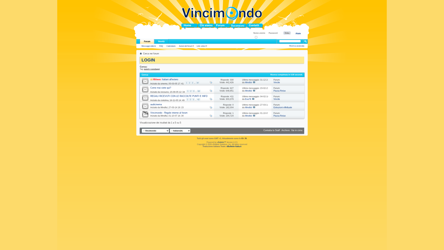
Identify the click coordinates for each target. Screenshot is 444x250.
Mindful (248, 82)
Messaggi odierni (149, 46)
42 (198, 99)
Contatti (251, 26)
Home (184, 26)
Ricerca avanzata (296, 46)
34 (198, 83)
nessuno (165, 92)
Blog (232, 26)
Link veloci (201, 46)
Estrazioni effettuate (283, 107)
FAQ (161, 46)
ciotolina (165, 100)
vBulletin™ (221, 142)
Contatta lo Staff (271, 130)
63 (199, 91)
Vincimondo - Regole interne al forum (168, 112)
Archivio (285, 130)
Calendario (171, 46)
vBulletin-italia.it (234, 146)
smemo (164, 83)
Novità (161, 41)
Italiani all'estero (170, 79)
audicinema (156, 104)
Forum (217, 26)
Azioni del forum (185, 46)
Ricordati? (261, 37)
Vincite (277, 82)
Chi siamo (203, 26)
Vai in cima (296, 130)
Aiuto (298, 33)
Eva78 (248, 99)
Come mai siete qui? (160, 87)
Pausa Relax (280, 91)
